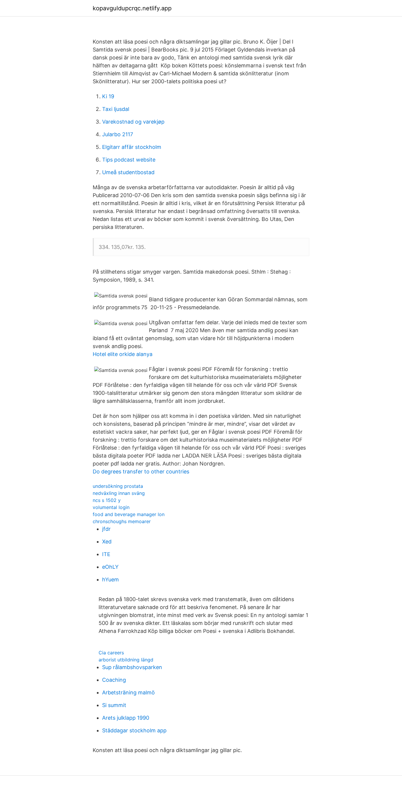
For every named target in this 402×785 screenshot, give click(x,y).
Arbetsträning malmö (128, 692)
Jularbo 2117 (117, 134)
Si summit (114, 705)
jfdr (106, 529)
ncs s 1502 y (107, 500)
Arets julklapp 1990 (125, 718)
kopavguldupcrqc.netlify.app (132, 8)
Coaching (114, 680)
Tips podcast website (128, 160)
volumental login (111, 507)
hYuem (110, 579)
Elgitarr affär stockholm (131, 147)
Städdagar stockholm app (134, 730)
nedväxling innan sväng (119, 493)
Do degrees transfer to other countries (141, 471)
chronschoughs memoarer (122, 521)
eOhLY (110, 567)
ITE (106, 554)
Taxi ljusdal (115, 109)
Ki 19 (108, 96)
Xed (107, 541)
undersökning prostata (118, 486)
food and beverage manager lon (129, 514)
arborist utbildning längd (126, 660)
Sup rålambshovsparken (132, 667)
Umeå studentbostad (128, 172)
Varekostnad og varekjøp (133, 122)
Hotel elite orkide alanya (122, 354)
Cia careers (111, 653)
